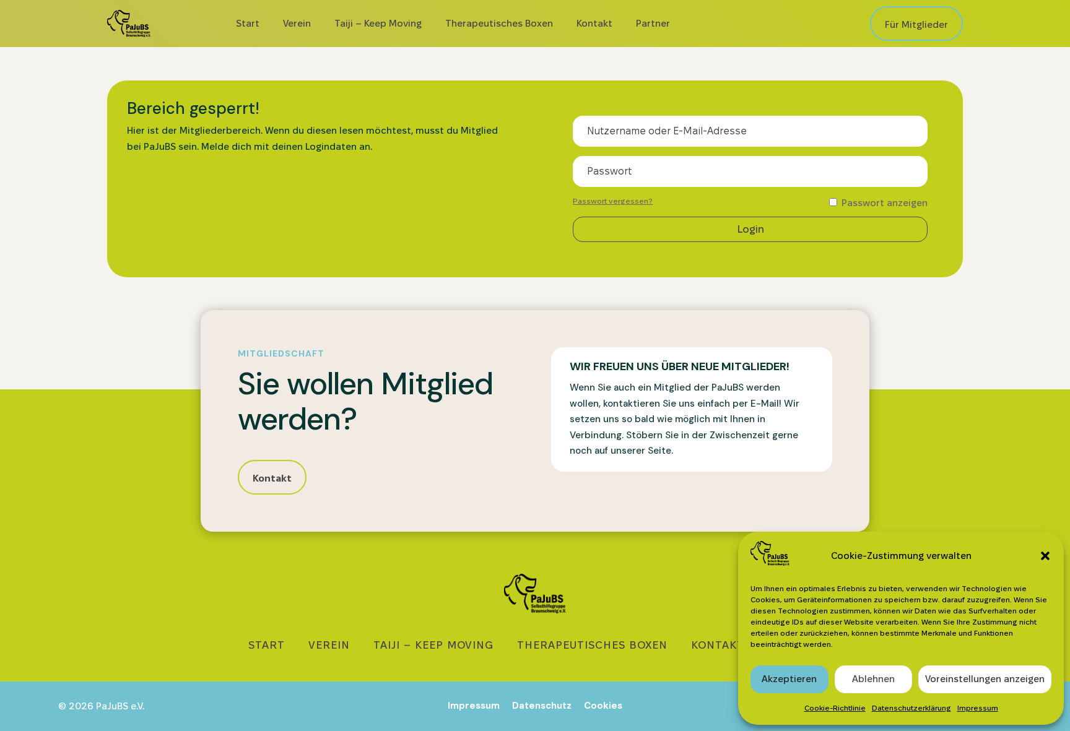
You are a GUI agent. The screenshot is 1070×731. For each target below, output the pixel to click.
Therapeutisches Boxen (499, 23)
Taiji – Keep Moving (378, 23)
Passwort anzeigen (883, 202)
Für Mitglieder (916, 24)
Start (247, 23)
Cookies (603, 705)
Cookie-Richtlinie (835, 708)
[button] (1045, 556)
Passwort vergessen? (613, 201)
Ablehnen (873, 678)
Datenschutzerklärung (911, 708)
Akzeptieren (789, 678)
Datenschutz (542, 705)
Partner (653, 23)
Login (750, 229)
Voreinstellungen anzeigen (985, 678)
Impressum (977, 708)
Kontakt (594, 23)
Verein (297, 23)
